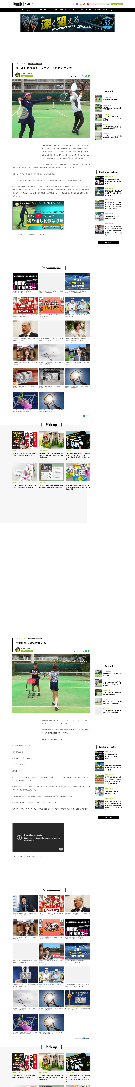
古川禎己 (20, 234)
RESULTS (47, 10)
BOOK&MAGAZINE (101, 10)
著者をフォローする (27, 76)
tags (111, 10)
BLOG (82, 10)
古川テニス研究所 (26, 73)
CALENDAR (73, 10)
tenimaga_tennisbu (29, 10)
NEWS (40, 10)
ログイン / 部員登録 (117, 4)
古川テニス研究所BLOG (35, 63)
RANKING (63, 10)
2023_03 (41, 234)
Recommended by (78, 415)
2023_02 (41, 856)
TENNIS (89, 10)
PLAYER (55, 10)
